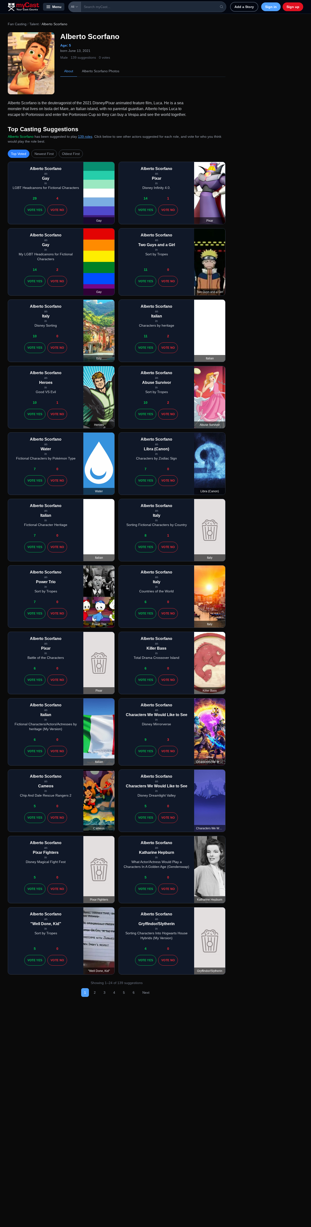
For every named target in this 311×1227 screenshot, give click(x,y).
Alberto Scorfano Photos (100, 71)
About (68, 71)
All (72, 6)
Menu (56, 7)
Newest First (44, 154)
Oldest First (71, 154)
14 (145, 198)
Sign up (292, 7)
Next (145, 992)
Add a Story (244, 7)
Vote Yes (34, 210)
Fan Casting (17, 24)
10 (35, 336)
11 (145, 270)
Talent (34, 24)
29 (35, 198)
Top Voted (18, 154)
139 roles (85, 136)
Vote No (57, 210)
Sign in (271, 7)
